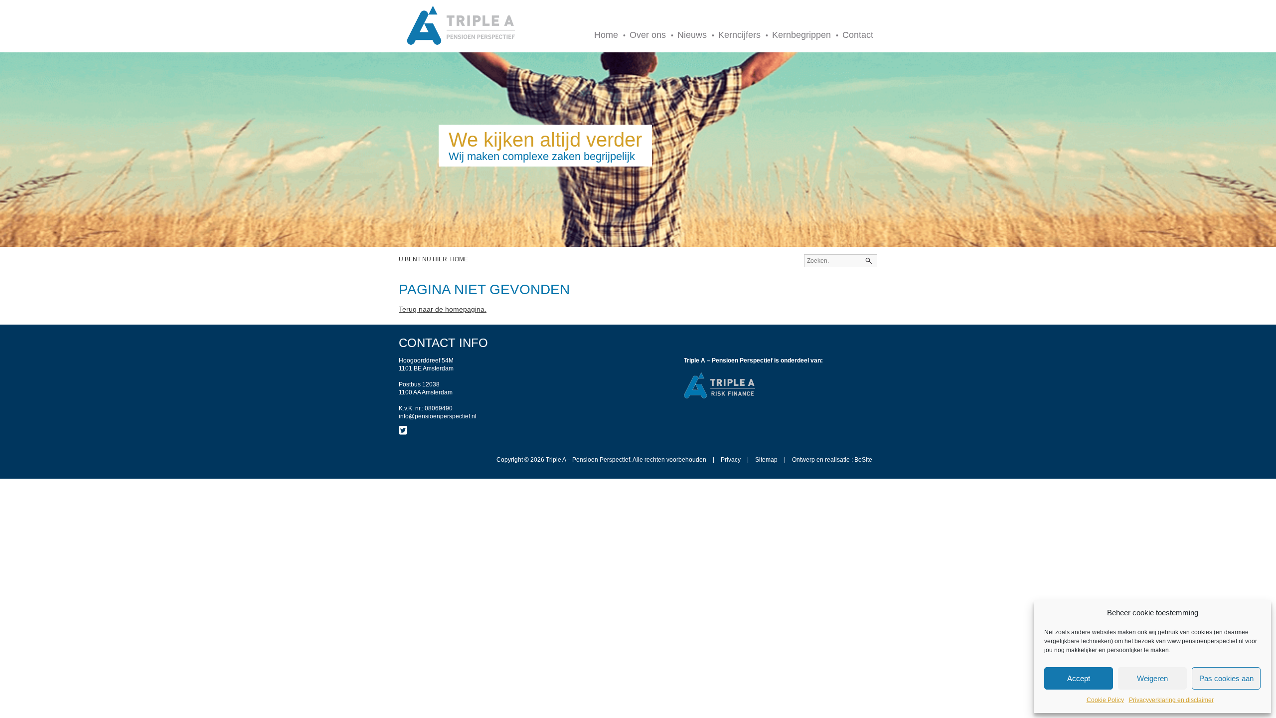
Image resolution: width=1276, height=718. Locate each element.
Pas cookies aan (1226, 678)
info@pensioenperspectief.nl (438, 416)
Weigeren (1152, 678)
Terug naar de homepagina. (442, 309)
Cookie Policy (1105, 700)
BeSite (863, 459)
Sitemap (766, 459)
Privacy (731, 459)
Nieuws (692, 35)
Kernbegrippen (801, 35)
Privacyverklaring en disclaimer (1171, 700)
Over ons (648, 35)
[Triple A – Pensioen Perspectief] (461, 26)
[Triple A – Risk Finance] (720, 396)
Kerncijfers (739, 35)
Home (606, 35)
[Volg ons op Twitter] (403, 430)
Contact (857, 35)
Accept (1078, 678)
